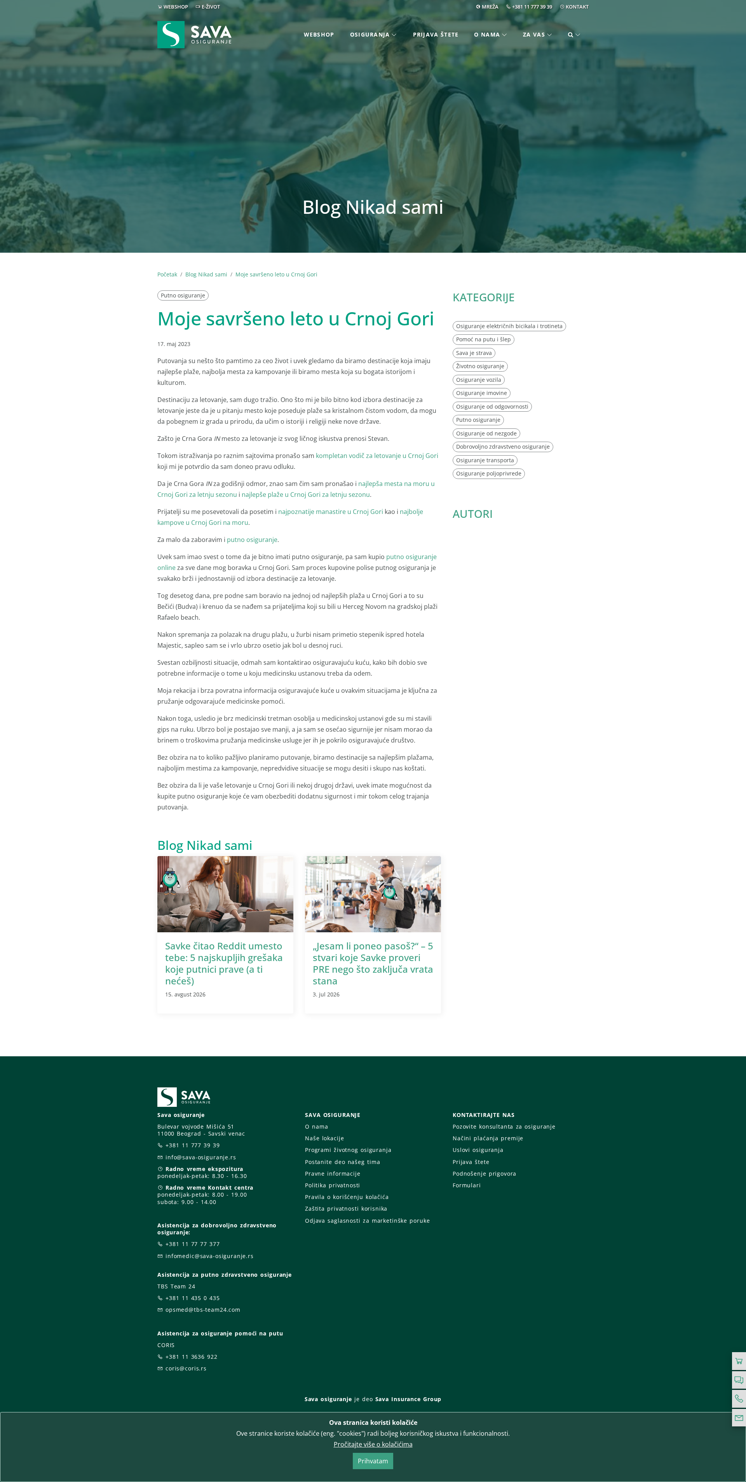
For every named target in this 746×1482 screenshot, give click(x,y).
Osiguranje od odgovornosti (492, 406)
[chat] (739, 1380)
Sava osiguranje (328, 1399)
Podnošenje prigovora (484, 1173)
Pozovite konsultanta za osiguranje (504, 1126)
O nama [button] (487, 34)
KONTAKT (577, 6)
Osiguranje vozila (478, 379)
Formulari (467, 1185)
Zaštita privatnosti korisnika (346, 1208)
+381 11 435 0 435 (193, 1298)
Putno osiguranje (183, 295)
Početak (167, 274)
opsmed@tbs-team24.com (203, 1309)
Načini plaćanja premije (488, 1138)
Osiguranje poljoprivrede (488, 473)
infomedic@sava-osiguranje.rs (210, 1256)
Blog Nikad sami (206, 274)
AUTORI (473, 513)
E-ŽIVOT (211, 6)
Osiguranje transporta (485, 460)
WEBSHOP (176, 6)
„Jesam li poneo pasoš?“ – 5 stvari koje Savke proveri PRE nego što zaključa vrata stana (373, 963)
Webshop (319, 34)
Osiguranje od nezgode (486, 433)
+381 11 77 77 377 (193, 1244)
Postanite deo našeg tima (342, 1162)
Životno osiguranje (480, 366)
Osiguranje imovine (481, 393)
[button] (574, 34)
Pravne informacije (333, 1173)
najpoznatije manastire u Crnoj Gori (330, 511)
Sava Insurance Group (408, 1399)
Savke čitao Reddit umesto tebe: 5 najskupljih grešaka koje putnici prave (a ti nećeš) (224, 963)
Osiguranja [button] (370, 34)
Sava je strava (474, 353)
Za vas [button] (534, 34)
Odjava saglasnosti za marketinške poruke (367, 1220)
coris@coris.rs (186, 1368)
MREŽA (490, 6)
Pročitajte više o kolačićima (373, 1444)
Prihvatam (373, 1461)
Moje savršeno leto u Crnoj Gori (276, 274)
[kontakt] (739, 1418)
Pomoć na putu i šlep (483, 339)
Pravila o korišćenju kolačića (347, 1197)
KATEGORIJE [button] (484, 297)
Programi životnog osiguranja (348, 1149)
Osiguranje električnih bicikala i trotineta (509, 326)
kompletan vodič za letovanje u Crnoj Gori (377, 455)
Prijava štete (436, 34)
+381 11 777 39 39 (532, 6)
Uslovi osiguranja (478, 1149)
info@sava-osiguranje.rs (201, 1157)
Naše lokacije (324, 1138)
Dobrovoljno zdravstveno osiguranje (503, 446)
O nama (316, 1126)
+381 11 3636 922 (192, 1356)
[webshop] (739, 1361)
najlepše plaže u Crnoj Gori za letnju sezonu (306, 494)
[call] (739, 1399)
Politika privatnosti (332, 1185)
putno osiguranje (252, 539)
